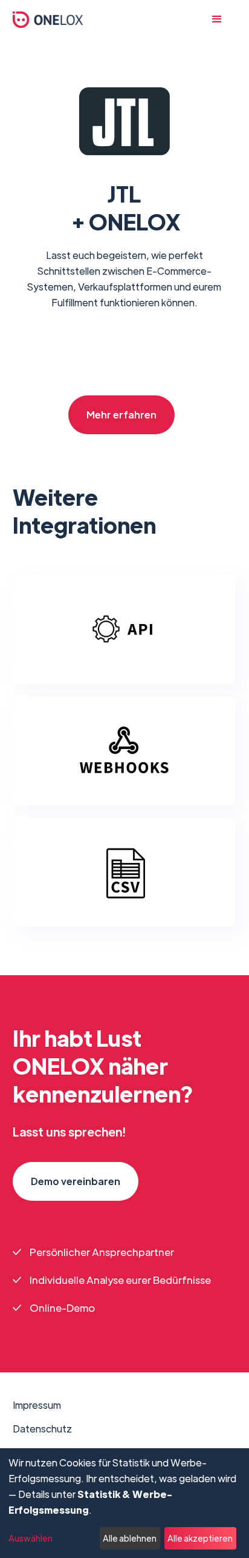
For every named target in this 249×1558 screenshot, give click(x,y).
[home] (48, 20)
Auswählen (30, 1538)
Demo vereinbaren (75, 1181)
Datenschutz (42, 1428)
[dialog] (124, 1503)
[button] (223, 19)
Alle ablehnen (130, 1538)
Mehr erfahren (121, 414)
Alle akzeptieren (200, 1538)
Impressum (37, 1405)
